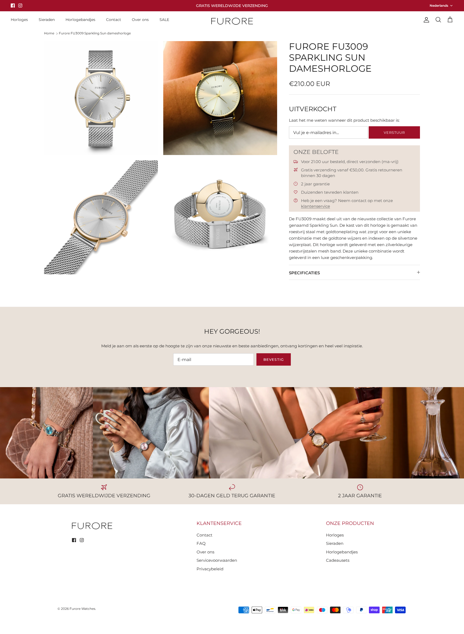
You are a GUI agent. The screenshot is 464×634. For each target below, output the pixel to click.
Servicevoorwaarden (217, 560)
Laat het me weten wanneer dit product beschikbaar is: (344, 120)
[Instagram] (20, 5)
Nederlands (439, 5)
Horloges (19, 19)
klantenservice (315, 206)
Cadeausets (337, 560)
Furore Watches (82, 609)
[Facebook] (13, 5)
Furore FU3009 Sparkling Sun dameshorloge (95, 33)
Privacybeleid (210, 568)
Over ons (140, 19)
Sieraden (47, 19)
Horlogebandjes (80, 19)
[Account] (425, 20)
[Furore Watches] (232, 21)
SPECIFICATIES (304, 272)
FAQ (201, 543)
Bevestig (273, 359)
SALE (164, 19)
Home (49, 33)
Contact (113, 19)
